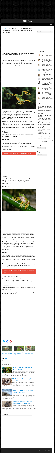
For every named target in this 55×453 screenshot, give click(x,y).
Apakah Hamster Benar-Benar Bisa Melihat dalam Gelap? (45, 137)
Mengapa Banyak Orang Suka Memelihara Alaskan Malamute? (45, 123)
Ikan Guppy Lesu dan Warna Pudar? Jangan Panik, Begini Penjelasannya (44, 120)
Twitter (8, 360)
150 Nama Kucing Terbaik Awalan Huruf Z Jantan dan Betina (47, 88)
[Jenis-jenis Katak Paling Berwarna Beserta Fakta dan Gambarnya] (19, 348)
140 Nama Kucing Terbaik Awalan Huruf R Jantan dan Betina (47, 99)
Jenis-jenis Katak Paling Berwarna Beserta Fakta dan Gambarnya (18, 353)
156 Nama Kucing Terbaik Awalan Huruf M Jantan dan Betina (47, 60)
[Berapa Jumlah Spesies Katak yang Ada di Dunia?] (7, 348)
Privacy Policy (47, 450)
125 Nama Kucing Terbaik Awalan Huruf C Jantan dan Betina (47, 66)
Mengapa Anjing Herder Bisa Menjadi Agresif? (44, 126)
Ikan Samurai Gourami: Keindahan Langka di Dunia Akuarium (44, 134)
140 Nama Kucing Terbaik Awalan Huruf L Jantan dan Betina (47, 83)
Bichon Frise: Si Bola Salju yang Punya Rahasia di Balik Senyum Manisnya (45, 107)
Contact (36, 450)
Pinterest (16, 360)
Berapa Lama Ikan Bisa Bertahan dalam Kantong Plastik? (47, 71)
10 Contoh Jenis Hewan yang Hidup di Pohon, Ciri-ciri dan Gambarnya (30, 353)
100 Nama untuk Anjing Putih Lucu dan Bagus (47, 79)
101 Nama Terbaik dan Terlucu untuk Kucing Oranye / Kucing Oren (47, 55)
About (32, 450)
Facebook (12, 360)
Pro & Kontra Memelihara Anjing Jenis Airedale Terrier (45, 140)
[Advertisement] (27, 9)
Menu (4, 24)
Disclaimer (41, 450)
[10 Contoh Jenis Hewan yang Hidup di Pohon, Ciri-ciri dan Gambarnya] (30, 348)
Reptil (6, 28)
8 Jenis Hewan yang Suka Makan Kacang (46, 75)
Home (3, 28)
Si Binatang (27, 21)
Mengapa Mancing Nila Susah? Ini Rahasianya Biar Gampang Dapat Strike (45, 112)
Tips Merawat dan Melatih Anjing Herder (44, 129)
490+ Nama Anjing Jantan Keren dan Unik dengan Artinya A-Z (47, 93)
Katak (6, 358)
